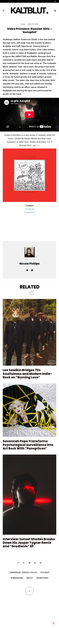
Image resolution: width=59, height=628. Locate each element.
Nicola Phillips (29, 264)
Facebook (29, 209)
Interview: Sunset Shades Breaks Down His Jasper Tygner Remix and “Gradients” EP (29, 542)
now (38, 145)
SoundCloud (29, 212)
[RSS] (35, 563)
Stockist (45, 572)
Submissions (17, 578)
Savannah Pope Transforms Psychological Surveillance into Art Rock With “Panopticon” (28, 444)
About (29, 578)
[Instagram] (23, 563)
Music (23, 24)
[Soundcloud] (29, 563)
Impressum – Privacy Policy (23, 572)
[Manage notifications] (53, 623)
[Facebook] (18, 563)
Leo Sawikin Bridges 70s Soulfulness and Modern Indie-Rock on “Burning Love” (27, 373)
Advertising (42, 578)
